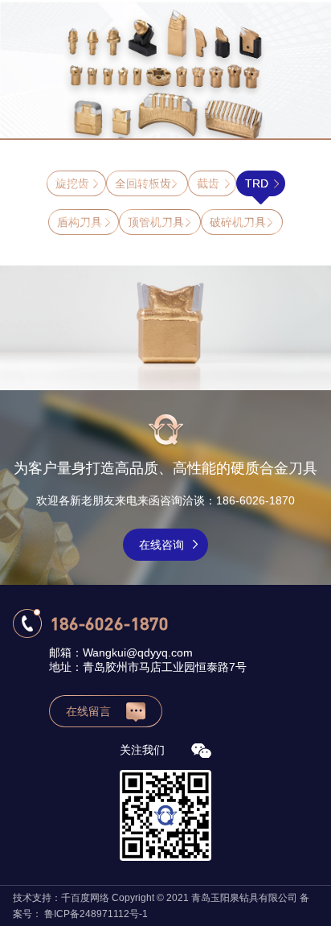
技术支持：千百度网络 (61, 897)
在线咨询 (161, 544)
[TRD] (165, 327)
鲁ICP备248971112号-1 (96, 914)
